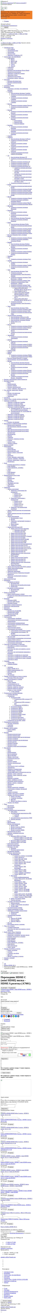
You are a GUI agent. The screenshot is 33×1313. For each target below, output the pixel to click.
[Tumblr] (18, 1016)
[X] (9, 1016)
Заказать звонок (25, 43)
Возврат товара (8, 1296)
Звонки (6, 1282)
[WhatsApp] (14, 1016)
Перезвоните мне (6, 1247)
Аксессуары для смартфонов (12, 1275)
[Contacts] (5, 8)
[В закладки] (5, 973)
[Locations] (2, 8)
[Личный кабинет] (16, 4)
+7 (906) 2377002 (22, 34)
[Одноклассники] (4, 1016)
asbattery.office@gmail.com (8, 1257)
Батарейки (7, 1273)
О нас (5, 1288)
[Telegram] (6, 1016)
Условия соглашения (10, 1293)
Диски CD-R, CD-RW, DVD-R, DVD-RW (16, 1279)
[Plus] (19, 1118)
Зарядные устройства (10, 1281)
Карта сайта (7, 1297)
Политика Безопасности (17, 1233)
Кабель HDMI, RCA (10, 965)
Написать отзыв (5, 1028)
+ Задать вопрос (5, 1072)
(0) (7, 994)
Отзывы (6, 21)
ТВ (5, 963)
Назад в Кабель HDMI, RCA (9, 1227)
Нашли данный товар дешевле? (10, 1001)
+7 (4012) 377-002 (12, 34)
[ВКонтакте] (2, 1016)
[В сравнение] (14, 973)
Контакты (7, 1294)
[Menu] (1, 6)
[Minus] (1, 1006)
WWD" (10, 1302)
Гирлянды (7, 1278)
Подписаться (20, 1231)
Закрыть (3, 18)
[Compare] (4, 1126)
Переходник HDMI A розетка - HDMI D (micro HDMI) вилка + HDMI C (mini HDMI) (16, 1191)
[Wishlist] (3, 1126)
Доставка (6, 1290)
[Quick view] (1, 1126)
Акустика (7, 1276)
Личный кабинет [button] (5, 24)
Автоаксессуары (9, 1272)
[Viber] (11, 1016)
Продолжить (4, 1058)
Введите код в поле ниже (9, 1052)
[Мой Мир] (16, 1016)
